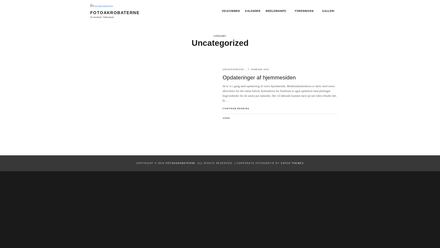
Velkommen (231, 10)
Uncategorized (233, 69)
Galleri (328, 10)
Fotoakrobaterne (115, 12)
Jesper (226, 118)
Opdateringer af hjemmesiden (259, 77)
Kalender (253, 10)
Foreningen (304, 10)
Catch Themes (292, 163)
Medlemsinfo (276, 10)
